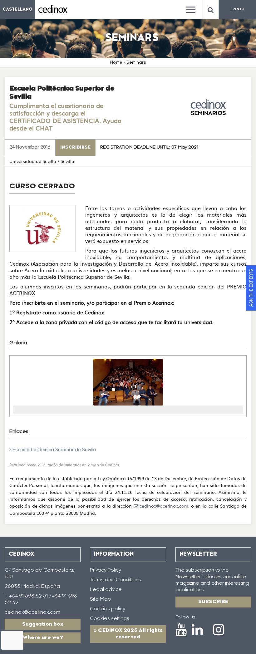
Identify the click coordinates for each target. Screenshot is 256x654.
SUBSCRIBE (213, 601)
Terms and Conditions (115, 580)
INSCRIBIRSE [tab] (75, 147)
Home (116, 63)
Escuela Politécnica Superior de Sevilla (54, 450)
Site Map (100, 599)
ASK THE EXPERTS (251, 288)
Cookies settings (109, 618)
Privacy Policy (105, 570)
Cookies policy (107, 609)
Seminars (136, 63)
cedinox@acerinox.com (164, 506)
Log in (237, 9)
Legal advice (106, 589)
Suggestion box (42, 624)
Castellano (17, 9)
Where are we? (42, 637)
